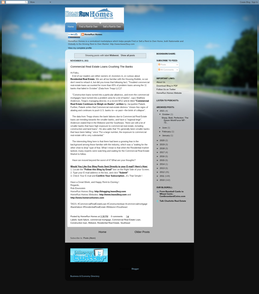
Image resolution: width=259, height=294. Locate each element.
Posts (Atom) (89, 238)
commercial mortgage (100, 220)
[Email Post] (127, 216)
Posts (163, 65)
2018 (162, 148)
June (164, 128)
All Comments (167, 70)
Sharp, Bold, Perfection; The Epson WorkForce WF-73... (175, 120)
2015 (162, 160)
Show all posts (128, 55)
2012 (162, 172)
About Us (160, 82)
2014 (162, 164)
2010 (162, 180)
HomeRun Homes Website (169, 93)
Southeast (125, 223)
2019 (162, 144)
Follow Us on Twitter (166, 89)
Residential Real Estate (108, 223)
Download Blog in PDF (167, 86)
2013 (162, 168)
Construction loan (78, 223)
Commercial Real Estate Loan (126, 220)
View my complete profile (80, 48)
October (166, 114)
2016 (162, 156)
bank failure (83, 220)
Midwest (92, 223)
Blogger (135, 269)
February (166, 131)
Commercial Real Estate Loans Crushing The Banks (101, 66)
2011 (162, 176)
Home (102, 231)
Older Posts (142, 231)
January (166, 135)
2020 (162, 140)
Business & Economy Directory (84, 276)
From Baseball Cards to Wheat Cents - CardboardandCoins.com (172, 193)
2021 (162, 111)
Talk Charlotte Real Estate (173, 201)
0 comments (117, 216)
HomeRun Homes (93, 34)
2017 (162, 152)
